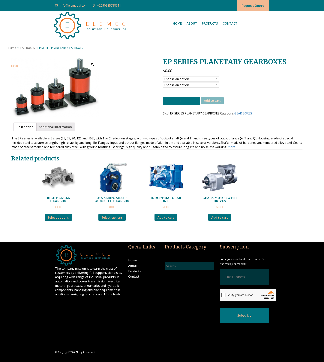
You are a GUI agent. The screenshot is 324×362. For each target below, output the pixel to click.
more (231, 147)
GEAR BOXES (26, 48)
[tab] (25, 127)
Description (24, 127)
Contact (230, 23)
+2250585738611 (109, 5)
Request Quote (253, 6)
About (192, 23)
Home (177, 23)
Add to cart (212, 101)
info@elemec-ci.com (73, 5)
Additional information (55, 127)
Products (210, 23)
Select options (58, 217)
